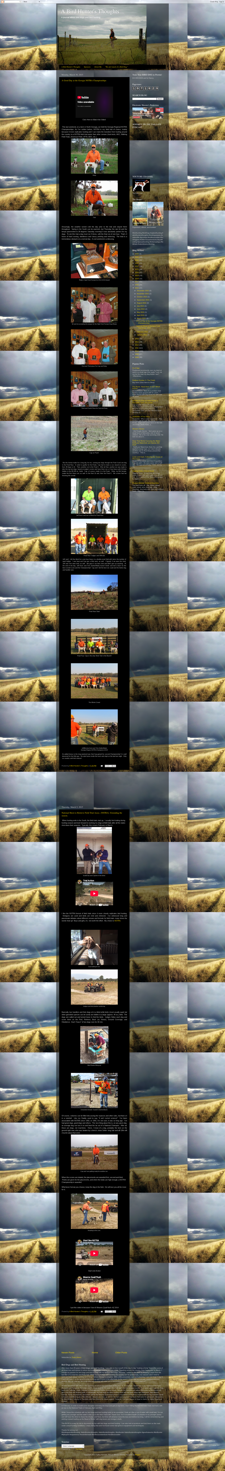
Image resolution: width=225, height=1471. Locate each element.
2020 (137, 272)
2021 (137, 269)
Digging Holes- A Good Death (143, 471)
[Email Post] (101, 766)
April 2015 (141, 315)
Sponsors (87, 67)
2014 (137, 339)
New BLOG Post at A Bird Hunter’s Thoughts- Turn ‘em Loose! (145, 401)
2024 (137, 260)
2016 (137, 285)
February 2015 (142, 332)
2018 (137, 279)
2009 (137, 354)
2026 (137, 254)
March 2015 (141, 318)
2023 (137, 263)
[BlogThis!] (108, 766)
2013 (137, 342)
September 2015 (143, 300)
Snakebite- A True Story (141, 417)
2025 (137, 257)
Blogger (138, 1455)
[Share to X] (110, 766)
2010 (137, 351)
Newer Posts (68, 1352)
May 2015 (141, 312)
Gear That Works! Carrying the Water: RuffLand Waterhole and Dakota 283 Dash (146, 443)
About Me (98, 67)
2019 (137, 275)
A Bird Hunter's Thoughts (90, 11)
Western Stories (138, 429)
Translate (78, 1449)
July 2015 (140, 306)
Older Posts (121, 1352)
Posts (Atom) (76, 1357)
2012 (137, 345)
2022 (137, 266)
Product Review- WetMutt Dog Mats (145, 483)
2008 (137, 357)
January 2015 (142, 335)
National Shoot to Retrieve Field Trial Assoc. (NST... (148, 327)
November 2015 (143, 294)
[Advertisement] (94, 787)
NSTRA (117, 921)
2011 (137, 348)
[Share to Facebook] (112, 766)
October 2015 (142, 297)
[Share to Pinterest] (115, 766)
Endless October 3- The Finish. (144, 380)
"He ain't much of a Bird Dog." (116, 67)
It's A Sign (136, 368)
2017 (137, 282)
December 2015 (143, 291)
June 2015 (141, 309)
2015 (137, 288)
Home (95, 1352)
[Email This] (106, 766)
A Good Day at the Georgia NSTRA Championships (84, 80)
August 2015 (142, 303)
